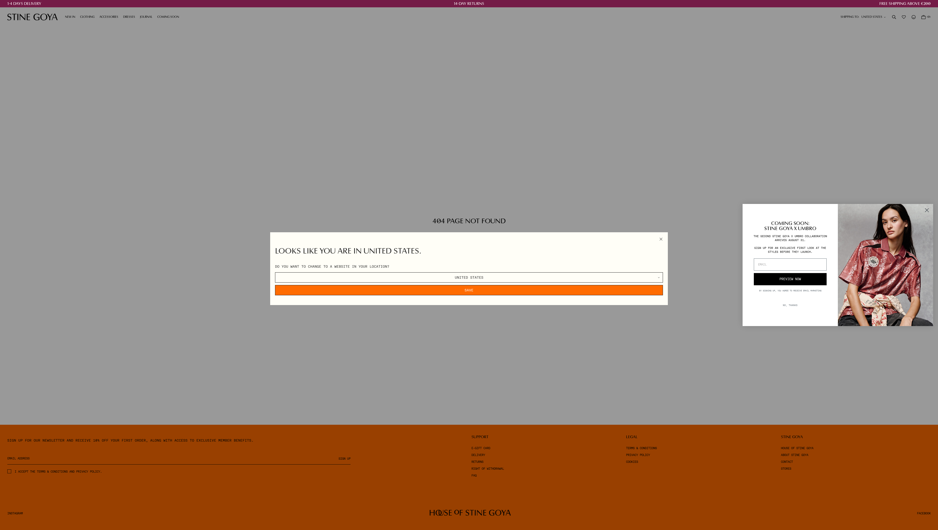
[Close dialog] (927, 210)
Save (469, 290)
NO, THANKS (790, 305)
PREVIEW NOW (790, 279)
